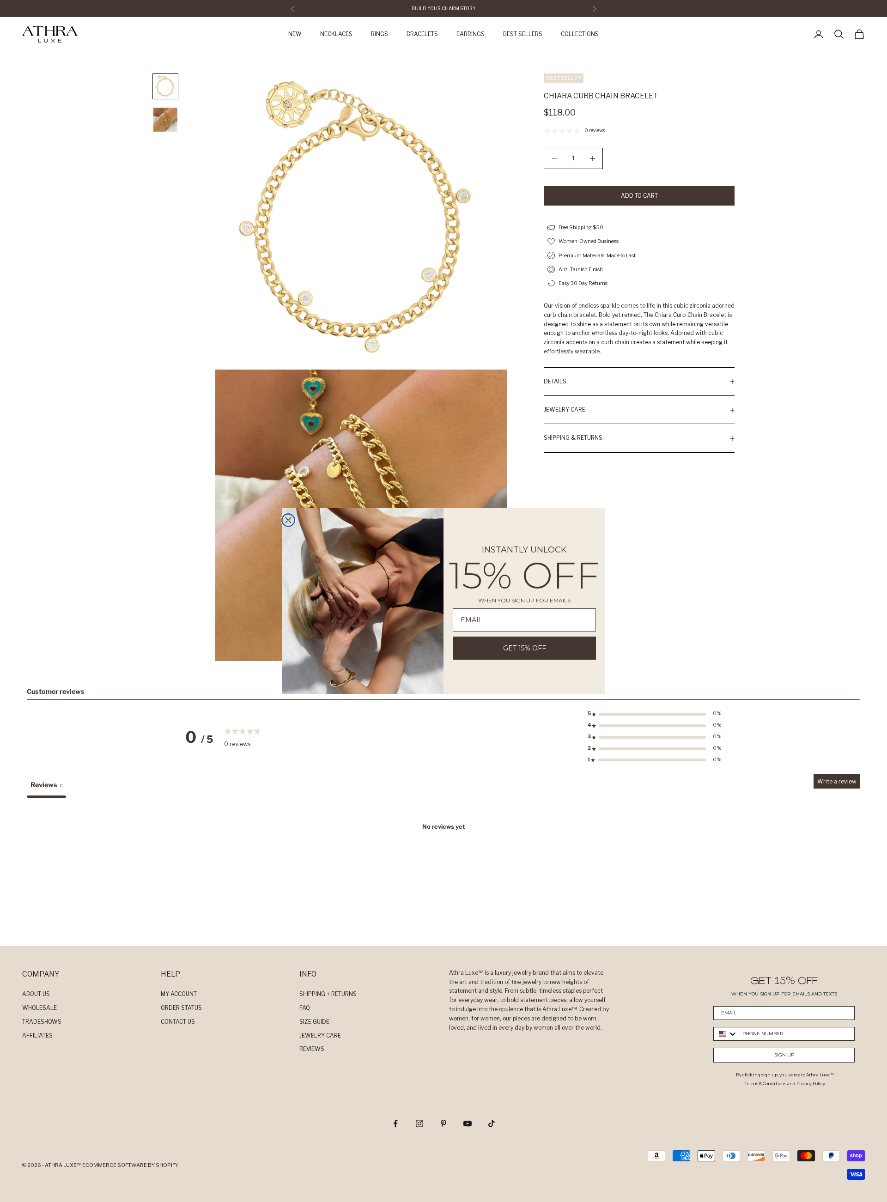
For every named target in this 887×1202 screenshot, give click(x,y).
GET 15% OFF (524, 648)
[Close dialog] (288, 520)
